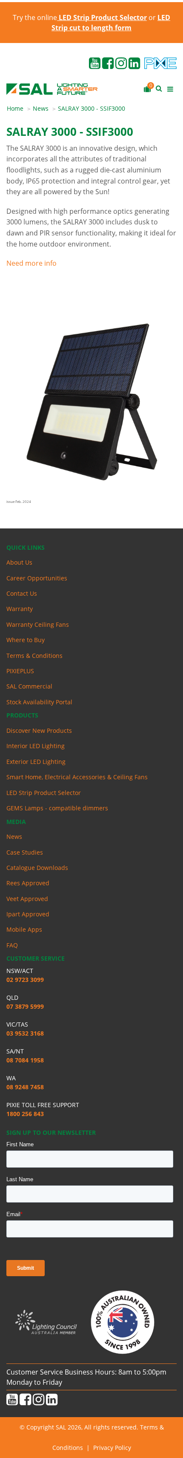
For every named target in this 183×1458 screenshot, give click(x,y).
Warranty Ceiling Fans (37, 624)
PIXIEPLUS (20, 671)
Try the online (80, 17)
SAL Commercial (29, 686)
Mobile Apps (24, 929)
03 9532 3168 (25, 1033)
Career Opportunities (36, 578)
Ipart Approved (27, 914)
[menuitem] (20, 109)
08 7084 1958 (25, 1060)
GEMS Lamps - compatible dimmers (57, 808)
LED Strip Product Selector (43, 793)
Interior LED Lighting (35, 746)
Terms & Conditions (34, 656)
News (41, 108)
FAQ (12, 945)
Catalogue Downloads (37, 868)
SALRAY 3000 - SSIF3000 (91, 108)
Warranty (19, 609)
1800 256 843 (25, 1114)
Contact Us (21, 593)
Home (15, 108)
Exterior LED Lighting (36, 762)
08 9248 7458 (25, 1087)
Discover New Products (39, 730)
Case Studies (24, 852)
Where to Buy (25, 640)
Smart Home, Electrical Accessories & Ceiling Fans (77, 777)
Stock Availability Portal (39, 702)
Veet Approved (27, 899)
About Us (19, 562)
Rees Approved (27, 883)
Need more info (31, 263)
